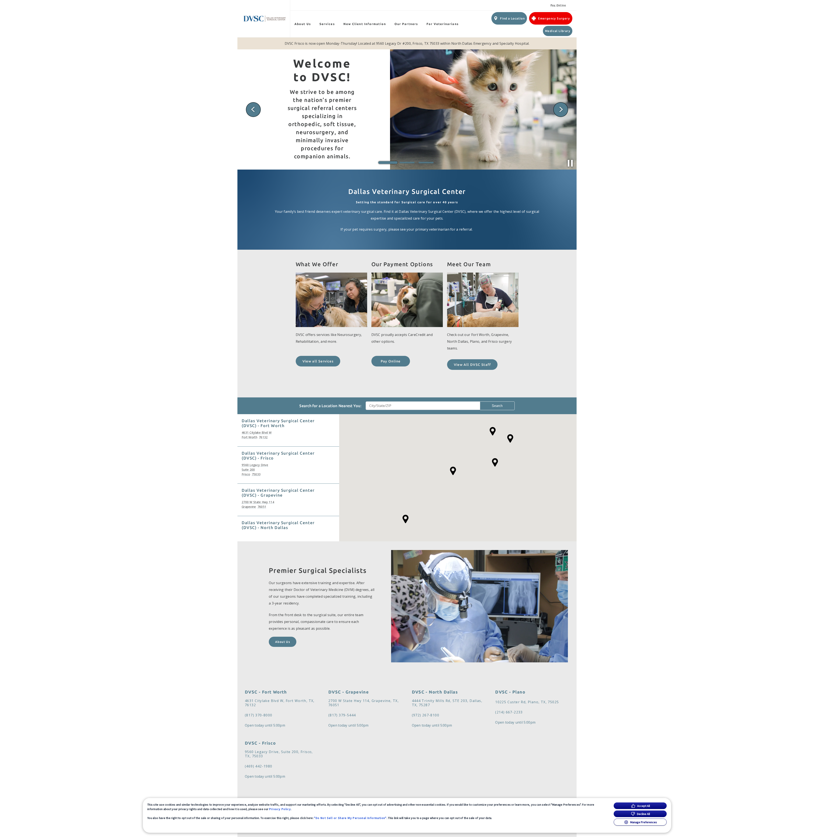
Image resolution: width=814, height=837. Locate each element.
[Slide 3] (426, 162)
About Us (302, 24)
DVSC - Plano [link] (510, 691)
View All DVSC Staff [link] (472, 364)
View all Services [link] (318, 361)
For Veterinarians (443, 24)
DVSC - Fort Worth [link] (266, 691)
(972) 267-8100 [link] (425, 715)
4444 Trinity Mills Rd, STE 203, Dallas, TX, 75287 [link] (447, 703)
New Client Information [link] (364, 24)
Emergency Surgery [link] (554, 18)
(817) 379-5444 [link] (342, 715)
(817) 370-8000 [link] (258, 715)
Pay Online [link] (558, 5)
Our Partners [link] (406, 24)
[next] (560, 109)
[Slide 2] (407, 162)
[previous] (253, 109)
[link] (265, 18)
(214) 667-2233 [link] (509, 712)
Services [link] (327, 24)
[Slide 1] (388, 162)
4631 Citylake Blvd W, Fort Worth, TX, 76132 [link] (280, 703)
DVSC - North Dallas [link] (435, 691)
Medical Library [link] (557, 31)
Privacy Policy (280, 809)
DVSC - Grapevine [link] (348, 691)
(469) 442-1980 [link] (258, 766)
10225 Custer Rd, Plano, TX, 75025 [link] (527, 702)
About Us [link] (282, 641)
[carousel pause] (570, 163)
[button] (405, 519)
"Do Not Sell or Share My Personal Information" (350, 818)
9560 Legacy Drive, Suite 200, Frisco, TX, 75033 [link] (279, 754)
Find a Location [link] (512, 18)
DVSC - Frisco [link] (260, 743)
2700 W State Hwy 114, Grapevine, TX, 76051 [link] (363, 703)
